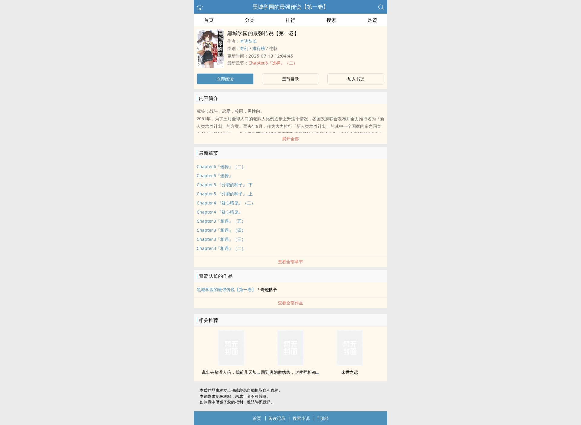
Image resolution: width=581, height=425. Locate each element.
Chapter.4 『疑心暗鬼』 (220, 212)
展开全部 (290, 138)
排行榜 (258, 48)
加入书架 (355, 79)
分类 (249, 20)
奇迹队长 (248, 41)
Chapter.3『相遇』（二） (221, 248)
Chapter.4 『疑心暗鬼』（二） (226, 203)
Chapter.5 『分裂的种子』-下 (225, 185)
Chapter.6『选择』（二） (272, 63)
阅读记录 (276, 418)
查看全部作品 (290, 303)
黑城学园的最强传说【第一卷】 (290, 6)
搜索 (331, 20)
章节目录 (290, 79)
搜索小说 (301, 418)
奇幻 (244, 48)
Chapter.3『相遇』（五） (221, 221)
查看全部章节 (290, 261)
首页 (209, 20)
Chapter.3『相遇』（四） (221, 230)
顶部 (324, 418)
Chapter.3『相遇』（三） (221, 239)
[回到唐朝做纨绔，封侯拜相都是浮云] (290, 364)
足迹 (372, 20)
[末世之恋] (349, 364)
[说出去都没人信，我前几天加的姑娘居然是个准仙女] (231, 364)
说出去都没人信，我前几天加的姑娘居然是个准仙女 (250, 372)
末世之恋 (349, 372)
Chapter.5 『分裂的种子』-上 (225, 194)
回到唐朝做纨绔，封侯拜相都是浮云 (295, 372)
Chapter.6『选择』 (215, 175)
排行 (290, 20)
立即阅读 (225, 79)
